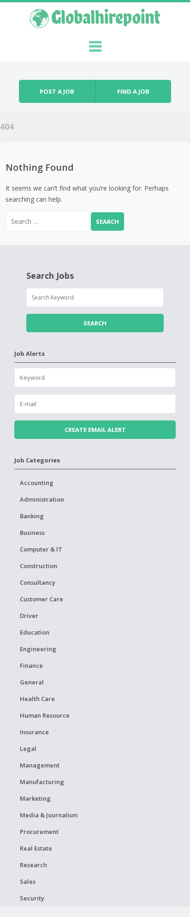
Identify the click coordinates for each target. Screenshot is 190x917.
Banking (32, 516)
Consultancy (37, 582)
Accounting (36, 483)
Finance (31, 665)
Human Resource (45, 715)
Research (33, 865)
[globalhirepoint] (95, 17)
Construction (38, 566)
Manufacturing (42, 782)
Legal (28, 748)
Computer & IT (41, 549)
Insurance (34, 732)
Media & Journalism (48, 815)
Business (32, 532)
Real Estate (36, 848)
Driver (29, 615)
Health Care (37, 699)
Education (34, 632)
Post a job (57, 91)
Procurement (39, 831)
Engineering (38, 649)
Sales (28, 881)
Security (32, 898)
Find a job (133, 91)
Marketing (35, 798)
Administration (42, 499)
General (32, 682)
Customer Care (41, 599)
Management (39, 765)
